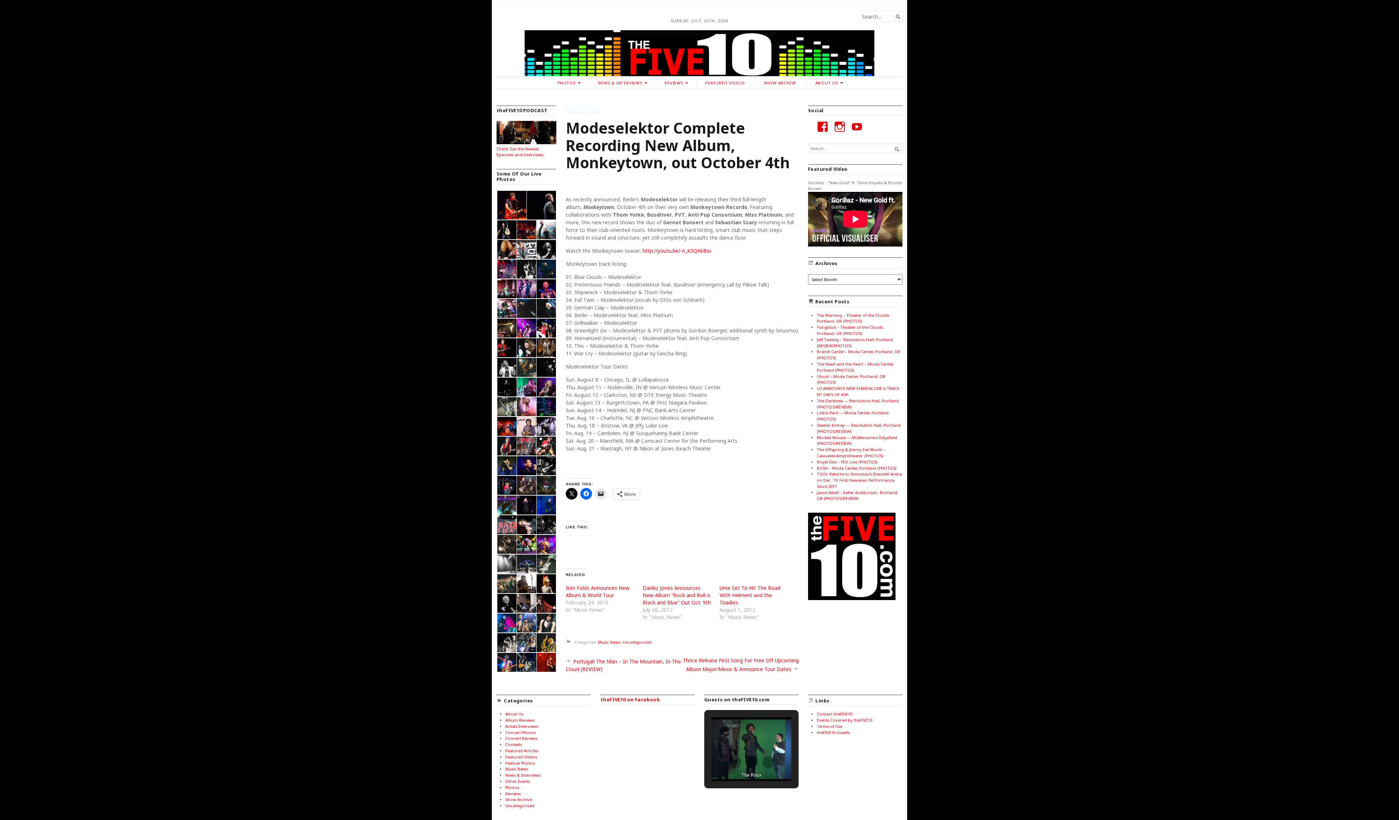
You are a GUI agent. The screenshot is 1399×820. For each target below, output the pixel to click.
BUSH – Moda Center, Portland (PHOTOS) (856, 468)
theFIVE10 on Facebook (630, 699)
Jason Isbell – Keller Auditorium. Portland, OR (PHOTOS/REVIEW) (857, 495)
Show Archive (780, 83)
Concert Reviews (521, 738)
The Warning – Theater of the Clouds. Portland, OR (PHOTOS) (853, 318)
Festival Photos (520, 763)
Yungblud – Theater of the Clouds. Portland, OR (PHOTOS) (850, 330)
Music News (583, 110)
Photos (566, 83)
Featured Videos (725, 83)
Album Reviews (519, 720)
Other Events (517, 781)
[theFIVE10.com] (699, 53)
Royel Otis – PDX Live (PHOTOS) (847, 462)
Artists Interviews (521, 726)
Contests (513, 744)
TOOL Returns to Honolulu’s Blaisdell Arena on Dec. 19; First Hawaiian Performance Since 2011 (859, 480)
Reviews (674, 83)
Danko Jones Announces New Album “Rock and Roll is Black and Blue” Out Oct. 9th (677, 595)
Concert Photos (520, 732)
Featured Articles (521, 750)
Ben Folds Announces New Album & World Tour (598, 591)
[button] (511, 205)
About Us (826, 83)
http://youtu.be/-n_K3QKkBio (677, 250)
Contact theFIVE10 (834, 714)
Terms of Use (829, 726)
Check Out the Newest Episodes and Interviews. (520, 152)
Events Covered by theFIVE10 (844, 720)
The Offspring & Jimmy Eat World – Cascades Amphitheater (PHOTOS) (851, 452)
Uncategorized (637, 642)
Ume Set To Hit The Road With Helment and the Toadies (750, 595)
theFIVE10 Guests (833, 732)
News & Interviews (620, 83)
